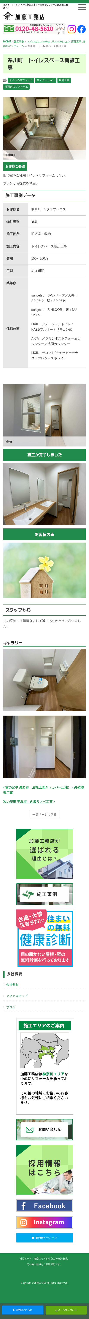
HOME (7, 41)
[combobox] (44, 179)
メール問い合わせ (67, 1310)
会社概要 (12, 984)
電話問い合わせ (23, 1310)
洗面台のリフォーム (16, 86)
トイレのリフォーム (38, 41)
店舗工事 (76, 41)
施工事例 (19, 41)
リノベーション (61, 41)
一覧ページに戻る (44, 814)
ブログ (10, 1007)
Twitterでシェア (46, 1238)
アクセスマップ (16, 996)
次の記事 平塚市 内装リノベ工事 (28, 801)
